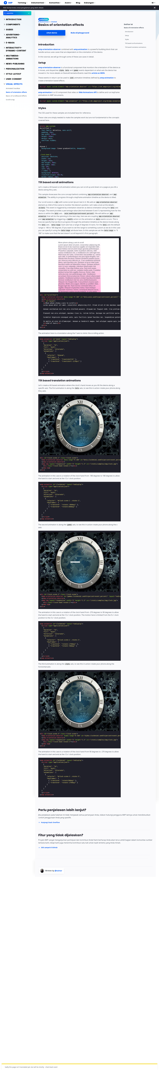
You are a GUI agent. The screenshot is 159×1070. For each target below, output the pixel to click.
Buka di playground (80, 33)
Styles (127, 39)
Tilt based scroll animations (133, 43)
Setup (127, 35)
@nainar (58, 870)
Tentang (22, 3)
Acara (68, 3)
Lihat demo (52, 33)
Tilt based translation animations (135, 47)
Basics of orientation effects (16, 92)
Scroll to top (10, 100)
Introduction (129, 32)
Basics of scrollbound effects (16, 96)
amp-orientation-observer (49, 49)
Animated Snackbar (13, 88)
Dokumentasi (37, 3)
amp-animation (80, 49)
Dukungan (89, 3)
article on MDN (98, 73)
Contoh (54, 22)
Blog (78, 3)
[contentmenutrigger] (139, 24)
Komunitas (54, 3)
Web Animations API (88, 92)
